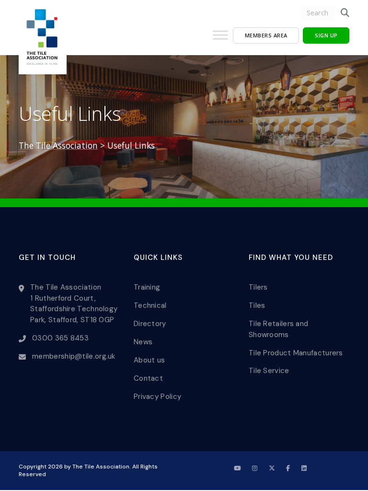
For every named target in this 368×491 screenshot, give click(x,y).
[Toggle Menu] (220, 38)
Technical (150, 305)
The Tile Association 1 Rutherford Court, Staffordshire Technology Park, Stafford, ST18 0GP (73, 303)
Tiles (257, 305)
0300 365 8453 (60, 338)
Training (147, 287)
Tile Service (269, 370)
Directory (150, 323)
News (143, 342)
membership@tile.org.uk (73, 356)
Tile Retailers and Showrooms (278, 329)
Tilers (258, 287)
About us (149, 360)
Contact (148, 378)
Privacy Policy (157, 396)
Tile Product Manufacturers (296, 353)
